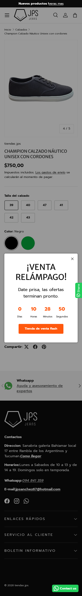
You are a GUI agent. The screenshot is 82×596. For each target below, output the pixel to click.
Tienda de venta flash (41, 328)
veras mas (56, 3)
